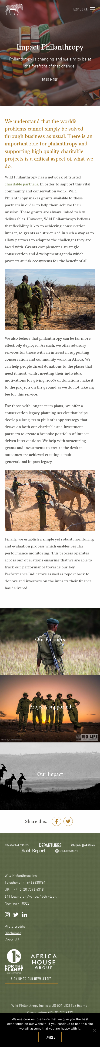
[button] (84, 9)
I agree (50, 1037)
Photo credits (15, 927)
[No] (94, 1030)
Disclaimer (13, 933)
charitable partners (21, 183)
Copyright (12, 939)
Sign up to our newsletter (31, 979)
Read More (50, 80)
